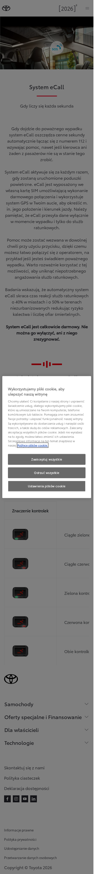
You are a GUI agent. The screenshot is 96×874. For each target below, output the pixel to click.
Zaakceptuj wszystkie (46, 459)
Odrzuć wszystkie (46, 472)
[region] (46, 437)
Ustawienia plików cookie (47, 486)
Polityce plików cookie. (32, 445)
